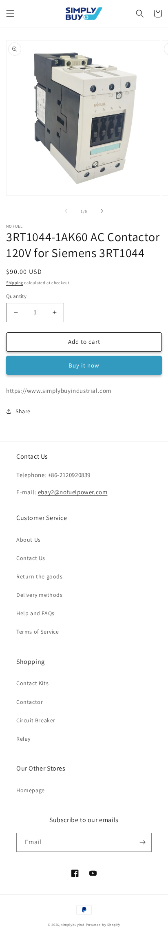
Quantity (16, 296)
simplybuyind (72, 924)
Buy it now (84, 365)
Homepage (30, 790)
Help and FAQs (35, 613)
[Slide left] (66, 211)
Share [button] (23, 411)
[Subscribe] (142, 842)
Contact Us (30, 558)
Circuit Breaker (35, 720)
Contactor (29, 702)
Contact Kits (32, 683)
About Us (28, 539)
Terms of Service (37, 631)
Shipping (14, 282)
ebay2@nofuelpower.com (73, 492)
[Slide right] (102, 211)
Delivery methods (39, 594)
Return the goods (39, 576)
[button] (10, 13)
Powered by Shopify (103, 924)
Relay (23, 738)
